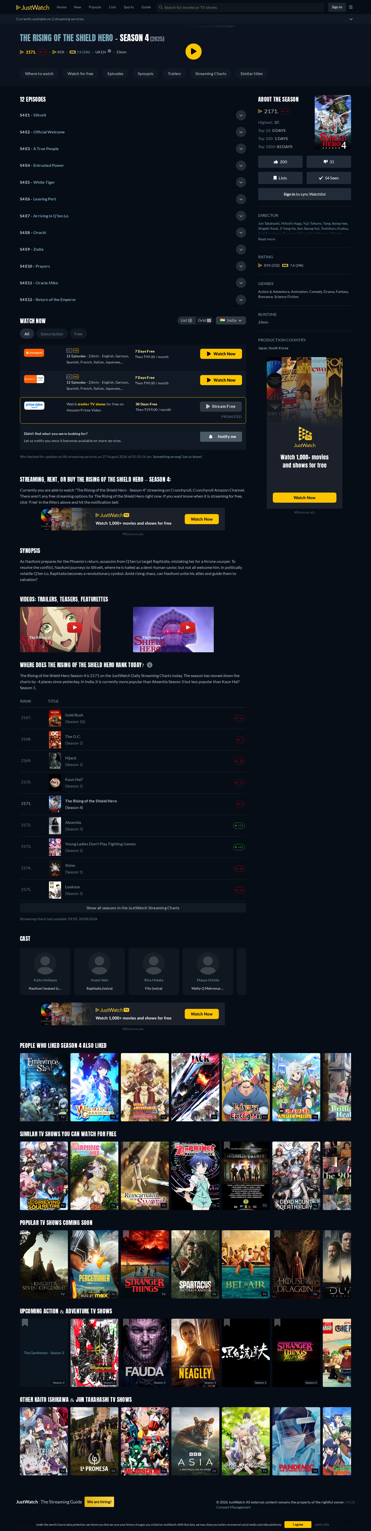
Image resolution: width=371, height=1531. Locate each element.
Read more (266, 239)
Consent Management (233, 1507)
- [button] (33, 114)
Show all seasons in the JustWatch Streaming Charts (133, 907)
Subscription (52, 333)
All (27, 333)
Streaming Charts (211, 73)
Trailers (174, 73)
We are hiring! (99, 1501)
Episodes (116, 73)
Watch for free (80, 73)
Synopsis (146, 73)
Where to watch (39, 73)
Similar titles (252, 73)
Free (78, 333)
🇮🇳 (228, 320)
